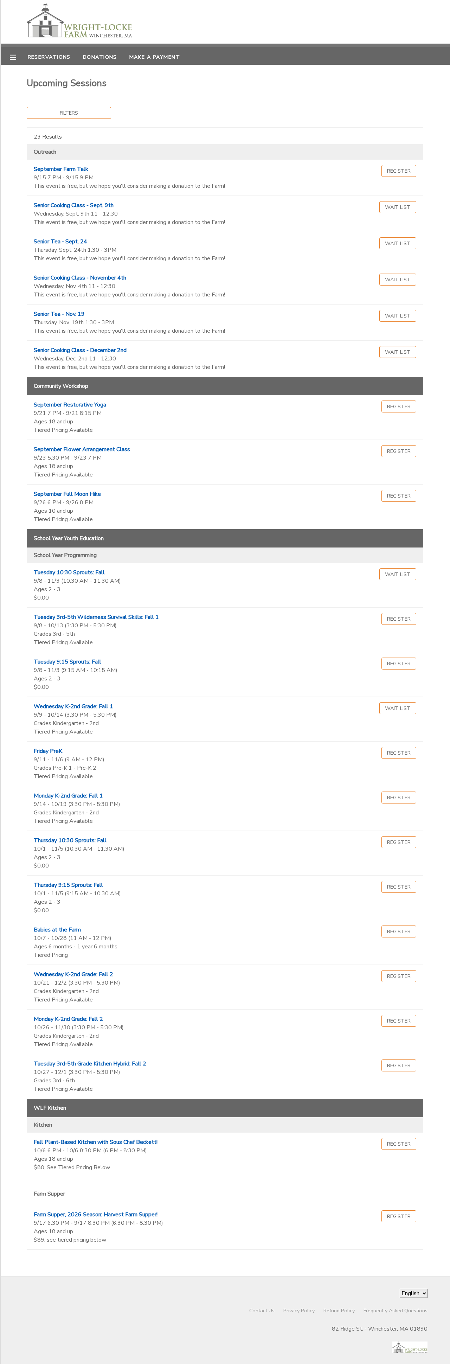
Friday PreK (48, 751)
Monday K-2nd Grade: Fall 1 (68, 796)
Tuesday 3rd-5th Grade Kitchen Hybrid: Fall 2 (90, 1064)
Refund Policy (339, 1310)
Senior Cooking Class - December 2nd (80, 350)
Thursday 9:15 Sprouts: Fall (68, 885)
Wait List (398, 207)
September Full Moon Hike (67, 494)
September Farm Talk (61, 169)
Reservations (49, 56)
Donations (100, 56)
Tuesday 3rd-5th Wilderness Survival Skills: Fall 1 (96, 617)
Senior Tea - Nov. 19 (59, 314)
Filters (69, 112)
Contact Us (262, 1310)
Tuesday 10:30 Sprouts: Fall (69, 572)
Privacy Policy (299, 1310)
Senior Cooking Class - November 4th (80, 278)
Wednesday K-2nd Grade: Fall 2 (73, 974)
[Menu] (18, 56)
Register (399, 170)
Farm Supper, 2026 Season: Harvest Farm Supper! (96, 1214)
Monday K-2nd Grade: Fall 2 (68, 1019)
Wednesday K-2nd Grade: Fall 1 (73, 706)
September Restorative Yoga (70, 405)
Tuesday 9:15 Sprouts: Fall (67, 662)
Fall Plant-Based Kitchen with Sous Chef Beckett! (96, 1142)
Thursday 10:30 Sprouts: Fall (70, 840)
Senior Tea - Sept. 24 (60, 241)
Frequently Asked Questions (396, 1310)
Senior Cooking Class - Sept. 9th (74, 205)
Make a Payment (154, 56)
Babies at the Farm (57, 930)
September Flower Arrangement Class (82, 449)
